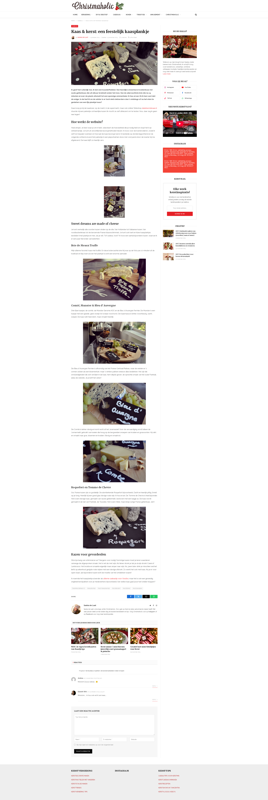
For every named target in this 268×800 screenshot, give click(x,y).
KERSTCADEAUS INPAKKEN (167, 780)
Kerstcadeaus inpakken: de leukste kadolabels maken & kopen (105, 671)
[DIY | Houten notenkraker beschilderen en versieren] (168, 246)
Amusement (155, 15)
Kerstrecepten (137, 588)
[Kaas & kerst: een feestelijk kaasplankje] (114, 63)
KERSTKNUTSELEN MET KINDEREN (83, 780)
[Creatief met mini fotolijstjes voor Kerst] (144, 636)
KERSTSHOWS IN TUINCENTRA (169, 787)
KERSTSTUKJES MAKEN (79, 783)
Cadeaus (116, 15)
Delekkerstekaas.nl (78, 588)
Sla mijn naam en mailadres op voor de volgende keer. (95, 745)
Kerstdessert (116, 588)
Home (75, 15)
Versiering (85, 15)
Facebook (89, 614)
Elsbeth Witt (82, 692)
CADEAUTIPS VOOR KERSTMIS (168, 776)
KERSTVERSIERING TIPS (79, 791)
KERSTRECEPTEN (164, 783)
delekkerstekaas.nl (149, 108)
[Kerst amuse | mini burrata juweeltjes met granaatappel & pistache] (114, 636)
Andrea (80, 678)
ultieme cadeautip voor (115, 578)
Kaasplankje (91, 588)
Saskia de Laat (83, 37)
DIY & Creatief (102, 15)
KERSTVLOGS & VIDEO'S (166, 791)
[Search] (196, 14)
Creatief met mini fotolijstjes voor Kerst (143, 648)
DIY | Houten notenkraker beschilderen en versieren (185, 245)
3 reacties (124, 37)
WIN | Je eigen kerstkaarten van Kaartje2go (83, 648)
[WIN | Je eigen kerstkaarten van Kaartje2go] (84, 636)
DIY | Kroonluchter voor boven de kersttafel (184, 255)
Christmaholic (172, 15)
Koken (128, 15)
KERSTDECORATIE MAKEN (80, 776)
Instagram (151, 611)
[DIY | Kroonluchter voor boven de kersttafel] (168, 256)
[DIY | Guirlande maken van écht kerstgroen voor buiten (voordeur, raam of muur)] (168, 233)
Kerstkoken (126, 588)
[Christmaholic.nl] (109, 6)
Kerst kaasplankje (104, 588)
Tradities (141, 15)
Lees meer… (167, 74)
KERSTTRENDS (76, 787)
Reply (154, 686)
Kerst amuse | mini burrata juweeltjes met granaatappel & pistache (113, 649)
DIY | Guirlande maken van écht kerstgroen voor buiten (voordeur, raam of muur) (186, 233)
